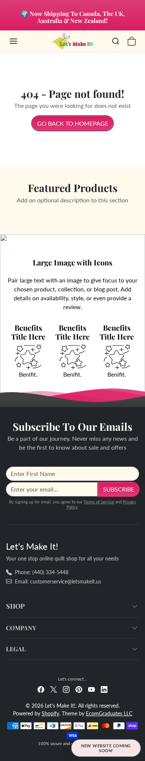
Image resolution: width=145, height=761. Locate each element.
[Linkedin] (104, 689)
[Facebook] (41, 689)
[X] (53, 689)
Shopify (50, 713)
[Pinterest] (78, 689)
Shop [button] (15, 606)
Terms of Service (99, 501)
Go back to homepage (72, 123)
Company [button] (21, 628)
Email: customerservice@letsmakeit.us (58, 581)
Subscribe (118, 489)
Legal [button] (16, 649)
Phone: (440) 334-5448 (41, 572)
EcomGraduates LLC (109, 713)
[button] (20, 41)
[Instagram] (66, 689)
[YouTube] (91, 689)
